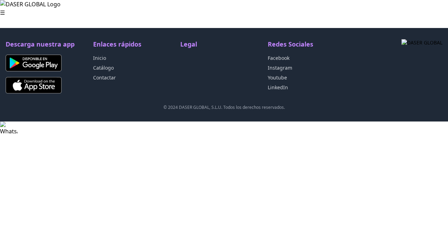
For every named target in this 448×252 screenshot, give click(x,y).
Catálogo (103, 67)
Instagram (280, 67)
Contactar (104, 77)
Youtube (277, 77)
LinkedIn (278, 87)
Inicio (99, 58)
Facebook (278, 58)
